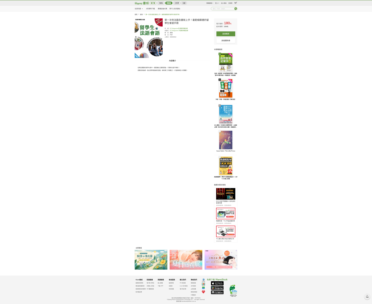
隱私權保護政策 (140, 286)
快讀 (184, 3)
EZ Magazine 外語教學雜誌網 (179, 30)
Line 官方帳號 (184, 286)
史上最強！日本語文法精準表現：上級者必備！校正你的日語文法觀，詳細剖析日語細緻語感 (225, 126)
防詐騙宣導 (139, 292)
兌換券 (230, 2)
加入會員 (223, 2)
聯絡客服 (193, 283)
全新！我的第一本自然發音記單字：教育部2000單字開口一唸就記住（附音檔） (225, 74)
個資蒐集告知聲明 (141, 289)
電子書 (153, 3)
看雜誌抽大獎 (162, 9)
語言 (141, 14)
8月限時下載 (150, 9)
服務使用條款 (139, 283)
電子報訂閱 (183, 289)
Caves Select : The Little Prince (225, 151)
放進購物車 (225, 41)
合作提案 (193, 286)
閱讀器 (169, 3)
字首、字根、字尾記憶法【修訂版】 (226, 99)
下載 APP (160, 286)
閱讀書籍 (209, 2)
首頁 (136, 14)
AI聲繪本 (193, 295)
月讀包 (161, 3)
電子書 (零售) (150, 283)
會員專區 (171, 283)
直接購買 (225, 34)
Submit (235, 8)
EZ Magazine (174, 28)
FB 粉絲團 (183, 283)
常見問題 (171, 289)
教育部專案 (194, 292)
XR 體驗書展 (150, 289)
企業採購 (193, 289)
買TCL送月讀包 (174, 9)
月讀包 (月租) (150, 286)
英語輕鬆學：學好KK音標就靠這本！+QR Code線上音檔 (225, 178)
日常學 (177, 3)
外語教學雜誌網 (183, 28)
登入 (216, 2)
